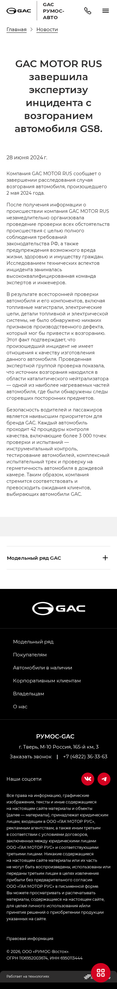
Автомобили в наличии (42, 667)
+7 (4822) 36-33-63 (85, 756)
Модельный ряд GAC (34, 558)
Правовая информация (29, 938)
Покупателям (30, 654)
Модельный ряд (33, 641)
